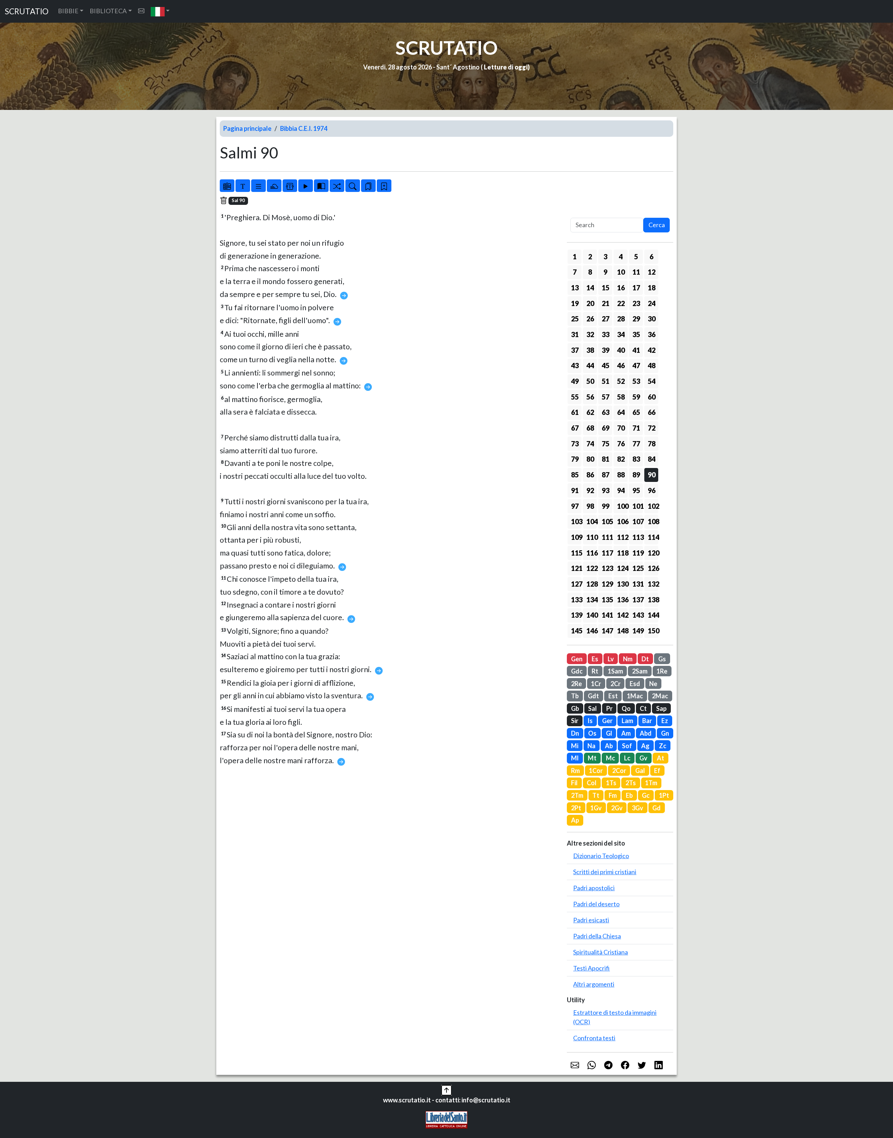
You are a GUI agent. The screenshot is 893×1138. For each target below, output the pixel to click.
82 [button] (621, 459)
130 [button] (622, 584)
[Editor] (290, 185)
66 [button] (651, 412)
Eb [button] (629, 795)
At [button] (660, 758)
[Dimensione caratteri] (242, 185)
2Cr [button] (615, 683)
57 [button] (605, 397)
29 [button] (636, 318)
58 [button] (621, 397)
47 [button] (636, 365)
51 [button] (605, 381)
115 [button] (576, 553)
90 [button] (651, 474)
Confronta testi (594, 1038)
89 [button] (636, 474)
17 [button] (636, 287)
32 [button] (590, 334)
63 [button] (605, 412)
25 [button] (575, 318)
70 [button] (621, 428)
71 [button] (636, 428)
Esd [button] (635, 683)
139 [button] (576, 615)
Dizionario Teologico (601, 856)
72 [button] (651, 428)
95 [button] (636, 490)
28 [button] (621, 318)
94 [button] (621, 490)
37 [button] (575, 350)
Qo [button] (626, 708)
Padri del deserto (596, 904)
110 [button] (591, 537)
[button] (160, 11)
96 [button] (651, 490)
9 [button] (605, 272)
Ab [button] (609, 746)
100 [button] (622, 506)
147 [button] (607, 630)
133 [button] (576, 599)
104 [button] (591, 521)
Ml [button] (575, 758)
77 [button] (636, 443)
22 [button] (621, 303)
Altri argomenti (593, 984)
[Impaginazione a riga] (258, 185)
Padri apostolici (594, 888)
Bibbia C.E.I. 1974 (303, 128)
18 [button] (651, 287)
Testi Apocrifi (591, 968)
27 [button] (605, 318)
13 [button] (575, 287)
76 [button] (621, 443)
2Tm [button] (577, 795)
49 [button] (575, 381)
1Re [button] (661, 671)
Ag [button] (645, 746)
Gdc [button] (577, 671)
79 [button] (575, 459)
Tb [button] (575, 696)
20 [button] (590, 303)
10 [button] (621, 272)
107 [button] (637, 521)
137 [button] (637, 599)
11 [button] (636, 272)
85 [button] (575, 474)
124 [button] (622, 568)
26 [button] (590, 318)
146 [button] (591, 630)
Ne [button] (653, 683)
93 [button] (605, 490)
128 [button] (591, 584)
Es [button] (595, 659)
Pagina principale (247, 128)
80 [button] (590, 459)
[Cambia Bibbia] (337, 185)
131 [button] (637, 584)
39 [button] (605, 350)
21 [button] (605, 303)
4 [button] (621, 256)
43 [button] (575, 365)
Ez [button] (664, 720)
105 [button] (607, 521)
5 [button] (636, 256)
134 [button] (591, 599)
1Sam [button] (615, 671)
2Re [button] (576, 683)
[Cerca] (352, 185)
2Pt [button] (576, 808)
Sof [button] (627, 746)
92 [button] (590, 490)
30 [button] (651, 318)
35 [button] (636, 334)
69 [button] (605, 428)
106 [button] (622, 521)
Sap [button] (661, 708)
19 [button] (575, 303)
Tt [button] (595, 795)
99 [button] (605, 506)
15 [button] (605, 287)
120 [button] (653, 553)
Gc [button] (646, 795)
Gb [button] (575, 708)
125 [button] (637, 568)
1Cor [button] (596, 770)
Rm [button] (575, 770)
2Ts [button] (630, 783)
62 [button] (590, 412)
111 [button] (607, 537)
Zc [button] (662, 746)
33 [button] (605, 334)
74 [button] (590, 443)
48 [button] (651, 365)
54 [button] (651, 381)
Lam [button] (627, 720)
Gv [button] (643, 758)
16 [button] (621, 287)
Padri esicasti (591, 920)
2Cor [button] (619, 770)
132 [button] (653, 584)
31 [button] (575, 334)
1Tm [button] (651, 783)
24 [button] (651, 303)
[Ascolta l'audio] (305, 185)
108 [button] (653, 521)
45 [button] (605, 365)
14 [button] (590, 287)
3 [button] (605, 256)
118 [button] (622, 553)
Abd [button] (646, 733)
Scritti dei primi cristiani (604, 872)
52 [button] (621, 381)
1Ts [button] (611, 783)
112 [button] (622, 537)
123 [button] (607, 568)
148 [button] (622, 630)
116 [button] (591, 553)
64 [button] (621, 412)
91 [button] (575, 490)
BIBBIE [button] (68, 11)
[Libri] (227, 185)
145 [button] (576, 630)
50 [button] (590, 381)
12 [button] (651, 272)
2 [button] (590, 256)
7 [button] (575, 272)
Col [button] (591, 783)
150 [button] (653, 630)
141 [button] (607, 615)
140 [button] (591, 615)
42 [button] (651, 350)
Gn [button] (665, 733)
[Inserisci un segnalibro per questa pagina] (384, 185)
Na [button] (591, 746)
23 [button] (636, 303)
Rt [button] (595, 671)
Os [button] (592, 733)
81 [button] (605, 459)
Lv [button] (611, 659)
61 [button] (575, 412)
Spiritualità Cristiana (600, 952)
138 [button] (653, 599)
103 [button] (576, 521)
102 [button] (653, 506)
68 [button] (590, 428)
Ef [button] (657, 770)
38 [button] (590, 350)
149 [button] (637, 630)
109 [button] (576, 537)
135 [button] (607, 599)
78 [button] (651, 443)
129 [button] (607, 584)
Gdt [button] (593, 696)
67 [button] (575, 428)
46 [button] (621, 365)
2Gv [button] (617, 808)
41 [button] (636, 350)
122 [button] (591, 568)
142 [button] (622, 615)
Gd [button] (656, 808)
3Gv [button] (637, 808)
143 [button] (637, 615)
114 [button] (653, 537)
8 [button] (590, 272)
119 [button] (637, 553)
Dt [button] (645, 659)
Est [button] (613, 696)
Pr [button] (609, 708)
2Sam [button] (639, 671)
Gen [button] (577, 659)
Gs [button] (662, 659)
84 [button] (651, 459)
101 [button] (637, 506)
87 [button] (605, 474)
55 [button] (575, 397)
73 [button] (575, 443)
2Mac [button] (660, 696)
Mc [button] (610, 758)
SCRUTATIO (26, 11)
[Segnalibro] (368, 185)
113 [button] (637, 537)
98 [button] (590, 506)
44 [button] (590, 365)
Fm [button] (613, 795)
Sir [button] (574, 720)
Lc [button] (627, 758)
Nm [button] (627, 659)
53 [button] (636, 381)
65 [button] (636, 412)
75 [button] (605, 443)
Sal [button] (592, 708)
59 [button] (636, 397)
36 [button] (651, 334)
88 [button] (621, 474)
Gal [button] (640, 770)
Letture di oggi (506, 67)
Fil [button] (574, 783)
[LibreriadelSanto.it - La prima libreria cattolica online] (446, 1119)
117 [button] (607, 553)
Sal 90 (238, 200)
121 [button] (576, 568)
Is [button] (590, 720)
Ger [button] (607, 720)
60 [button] (651, 397)
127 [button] (576, 584)
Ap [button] (575, 820)
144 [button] (653, 615)
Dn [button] (575, 733)
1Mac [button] (635, 696)
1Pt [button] (664, 795)
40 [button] (621, 350)
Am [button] (626, 733)
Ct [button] (643, 708)
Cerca (656, 225)
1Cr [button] (596, 683)
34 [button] (621, 334)
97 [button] (575, 506)
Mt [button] (592, 758)
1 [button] (575, 256)
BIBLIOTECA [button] (108, 11)
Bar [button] (647, 720)
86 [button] (590, 474)
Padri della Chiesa (597, 936)
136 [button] (622, 599)
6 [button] (651, 256)
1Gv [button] (596, 808)
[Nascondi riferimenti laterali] (274, 185)
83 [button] (636, 459)
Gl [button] (609, 733)
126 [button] (653, 568)
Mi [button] (574, 746)
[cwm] (141, 11)
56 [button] (590, 397)
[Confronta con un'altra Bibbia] (321, 185)
